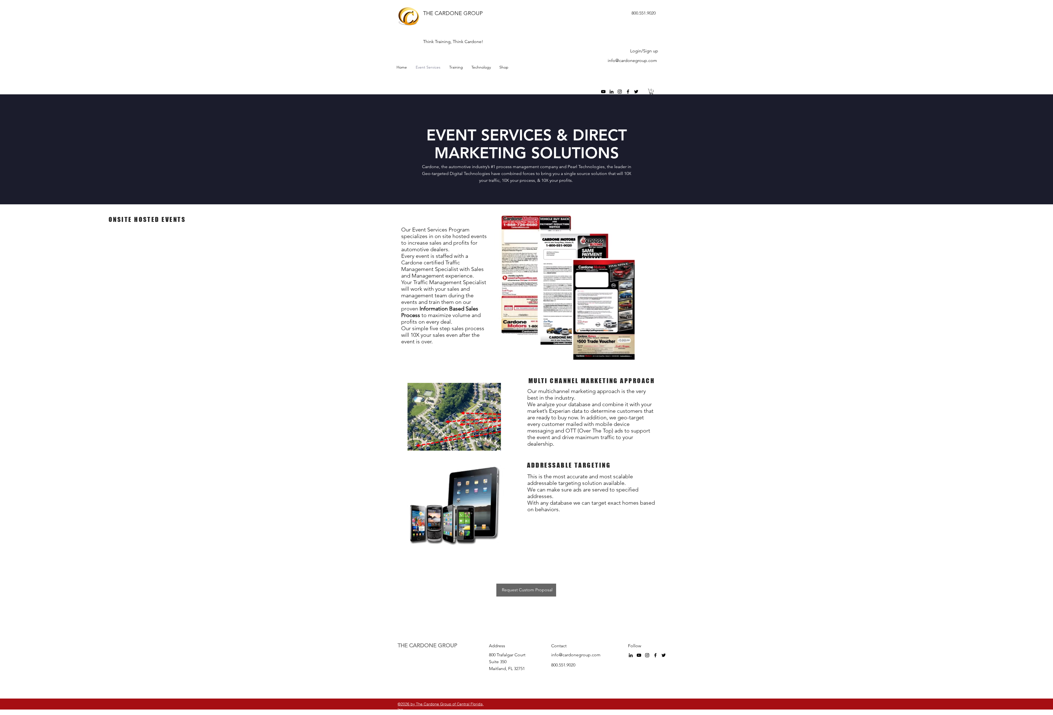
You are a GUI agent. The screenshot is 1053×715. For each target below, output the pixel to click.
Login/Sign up (644, 50)
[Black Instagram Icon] (619, 91)
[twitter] (636, 91)
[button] (651, 91)
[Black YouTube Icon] (603, 91)
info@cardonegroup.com (632, 60)
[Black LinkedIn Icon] (611, 91)
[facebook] (628, 91)
